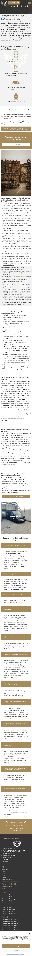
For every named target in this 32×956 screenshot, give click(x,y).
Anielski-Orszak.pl (8, 8)
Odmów (16, 950)
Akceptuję (16, 946)
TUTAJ (5, 210)
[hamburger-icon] (29, 3)
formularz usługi (18, 276)
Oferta (14, 8)
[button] (29, 933)
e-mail (10, 213)
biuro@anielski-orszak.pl (25, 272)
